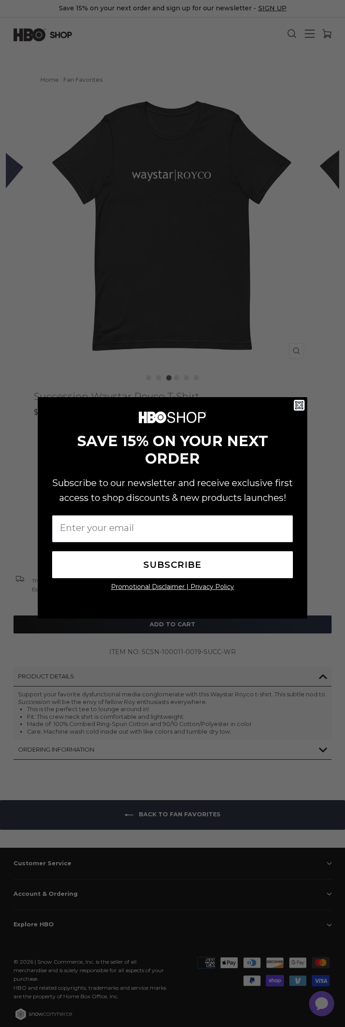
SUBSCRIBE (172, 564)
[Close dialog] (299, 405)
